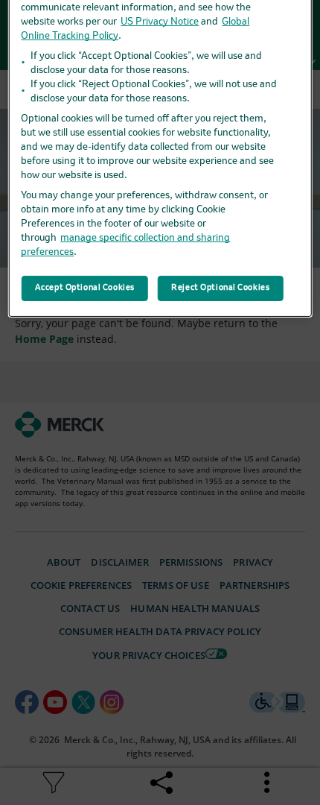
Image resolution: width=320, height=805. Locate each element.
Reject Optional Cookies (220, 287)
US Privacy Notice (160, 22)
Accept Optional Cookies (85, 287)
